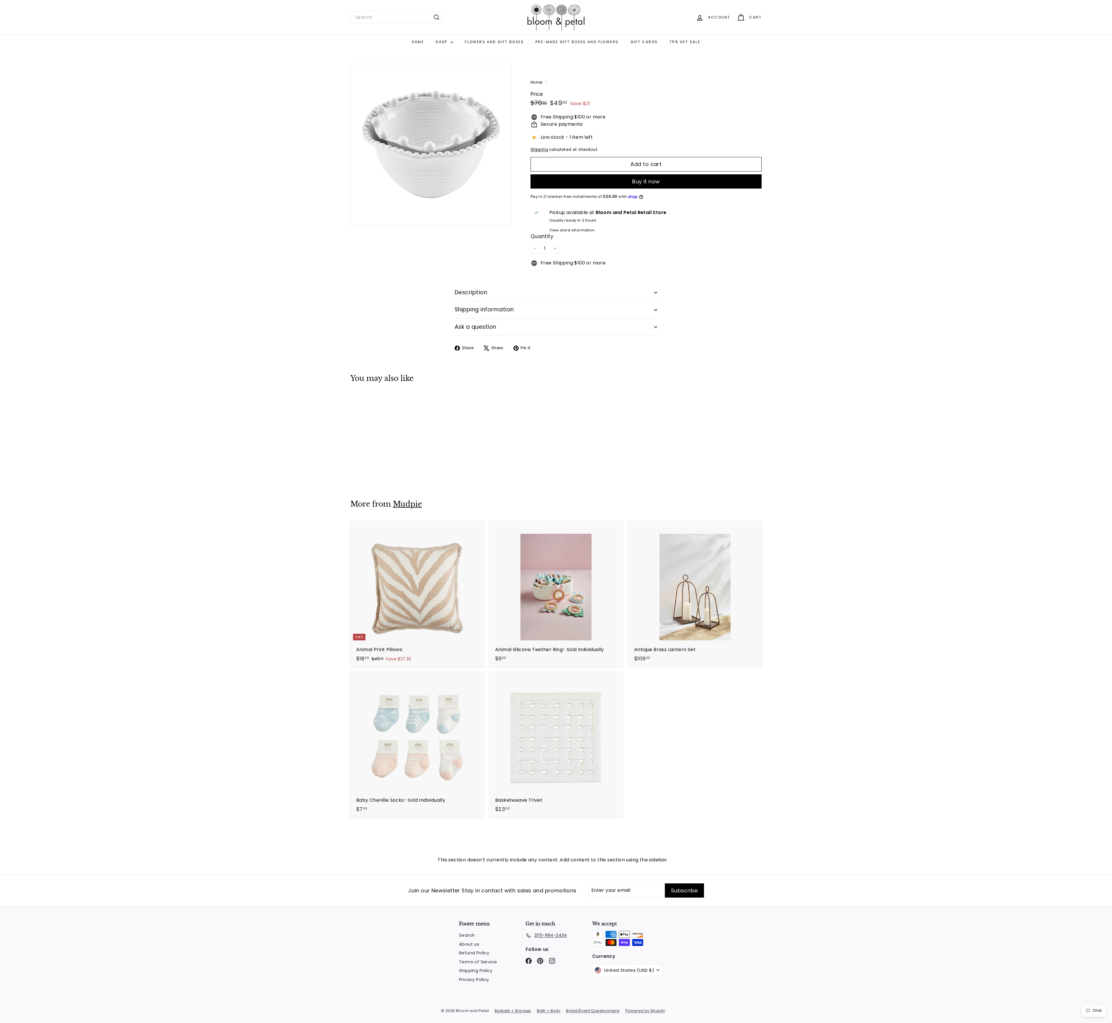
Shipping (539, 149)
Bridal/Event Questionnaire (592, 1010)
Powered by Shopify (645, 1010)
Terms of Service (478, 962)
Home (418, 41)
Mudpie (407, 504)
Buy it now (646, 181)
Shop (442, 41)
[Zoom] (431, 144)
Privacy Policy (474, 979)
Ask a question (475, 327)
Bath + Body (548, 1010)
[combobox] (396, 17)
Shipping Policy (475, 970)
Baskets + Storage (513, 1010)
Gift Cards (644, 41)
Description (471, 292)
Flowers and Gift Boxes (494, 41)
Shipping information (484, 309)
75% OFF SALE (685, 41)
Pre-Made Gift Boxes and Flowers (577, 41)
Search (467, 935)
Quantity (542, 236)
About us (469, 944)
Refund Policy (474, 953)
